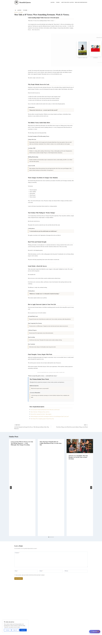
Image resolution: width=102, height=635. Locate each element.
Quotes (16, 12)
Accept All (23, 630)
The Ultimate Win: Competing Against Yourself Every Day (42, 418)
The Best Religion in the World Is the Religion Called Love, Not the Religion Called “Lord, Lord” (50, 416)
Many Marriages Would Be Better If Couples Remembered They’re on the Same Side (51, 443)
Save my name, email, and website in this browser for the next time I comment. (30, 574)
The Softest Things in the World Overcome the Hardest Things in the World (72, 426)
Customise (7, 630)
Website (66, 571)
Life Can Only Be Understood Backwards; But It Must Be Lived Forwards (45, 409)
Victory (21, 12)
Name (16, 571)
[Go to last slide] (11, 487)
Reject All (15, 630)
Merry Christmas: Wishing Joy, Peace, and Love (40, 412)
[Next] (91, 487)
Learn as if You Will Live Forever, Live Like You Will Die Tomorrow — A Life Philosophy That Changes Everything (22, 443)
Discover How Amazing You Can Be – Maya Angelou (41, 414)
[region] (15, 626)
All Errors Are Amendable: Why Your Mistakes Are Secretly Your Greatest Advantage (78, 457)
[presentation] (80, 446)
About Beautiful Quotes (67, 2)
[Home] (15, 10)
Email (41, 571)
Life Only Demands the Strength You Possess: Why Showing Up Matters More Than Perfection (31, 426)
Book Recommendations (81, 2)
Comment (17, 552)
